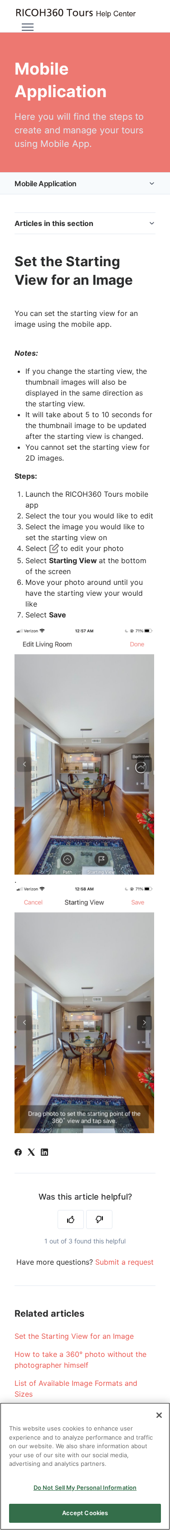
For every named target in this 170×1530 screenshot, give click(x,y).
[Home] (76, 13)
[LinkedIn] (44, 1153)
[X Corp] (31, 1153)
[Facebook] (18, 1153)
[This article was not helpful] (99, 1219)
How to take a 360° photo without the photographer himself (80, 1360)
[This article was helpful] (71, 1219)
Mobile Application (46, 183)
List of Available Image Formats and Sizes (76, 1388)
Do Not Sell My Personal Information (85, 1487)
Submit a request (124, 1261)
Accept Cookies (85, 1512)
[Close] (159, 1415)
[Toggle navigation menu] (27, 27)
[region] (85, 1466)
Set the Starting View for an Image (74, 1336)
